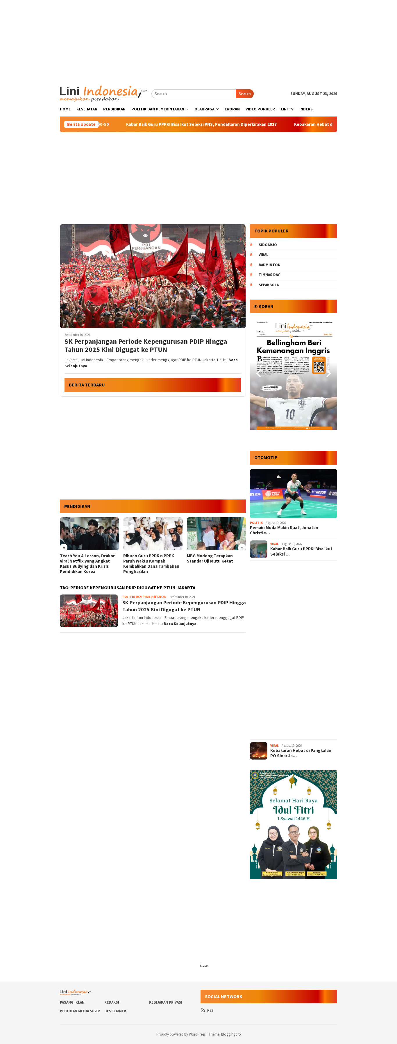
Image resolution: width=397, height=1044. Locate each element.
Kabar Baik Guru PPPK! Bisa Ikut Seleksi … (301, 551)
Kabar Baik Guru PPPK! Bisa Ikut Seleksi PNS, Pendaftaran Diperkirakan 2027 (162, 124)
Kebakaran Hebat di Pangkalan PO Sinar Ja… (300, 753)
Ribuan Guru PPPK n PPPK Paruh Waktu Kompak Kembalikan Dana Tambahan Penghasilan (88, 563)
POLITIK (256, 523)
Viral (263, 254)
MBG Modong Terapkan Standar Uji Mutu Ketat (146, 558)
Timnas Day (269, 274)
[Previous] (259, 373)
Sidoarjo (268, 244)
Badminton (269, 264)
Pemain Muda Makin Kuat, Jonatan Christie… (284, 530)
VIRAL (274, 544)
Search (245, 93)
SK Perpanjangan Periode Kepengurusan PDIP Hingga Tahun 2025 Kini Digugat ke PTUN (146, 345)
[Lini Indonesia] (103, 93)
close (204, 965)
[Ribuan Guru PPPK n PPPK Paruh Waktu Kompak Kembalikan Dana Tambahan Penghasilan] (89, 533)
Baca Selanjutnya (180, 623)
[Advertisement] (198, 40)
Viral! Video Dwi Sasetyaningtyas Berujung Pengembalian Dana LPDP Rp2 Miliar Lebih (213, 563)
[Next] (327, 373)
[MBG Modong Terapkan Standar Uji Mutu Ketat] (152, 533)
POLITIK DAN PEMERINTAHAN (144, 597)
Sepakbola (269, 284)
